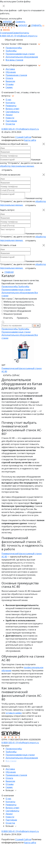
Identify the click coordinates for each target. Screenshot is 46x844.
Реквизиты (11, 105)
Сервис (15, 32)
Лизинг (9, 114)
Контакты (24, 32)
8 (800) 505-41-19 (8, 35)
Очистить (8, 317)
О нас (8, 99)
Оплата (9, 78)
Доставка (10, 69)
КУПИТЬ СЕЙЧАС (11, 375)
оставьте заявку (14, 712)
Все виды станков (14, 60)
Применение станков (16, 75)
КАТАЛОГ (7, 21)
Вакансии (10, 81)
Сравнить (20, 21)
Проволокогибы (14, 47)
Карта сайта (30, 140)
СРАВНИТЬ (36, 25)
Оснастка (10, 123)
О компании (6, 32)
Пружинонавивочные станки (20, 53)
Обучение (11, 72)
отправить (7, 170)
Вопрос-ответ (12, 108)
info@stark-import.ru (27, 35)
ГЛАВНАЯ (9, 272)
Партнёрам (11, 120)
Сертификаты (12, 111)
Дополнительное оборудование (22, 56)
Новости (10, 117)
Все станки (11, 760)
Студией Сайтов (23, 137)
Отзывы (10, 84)
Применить (22, 317)
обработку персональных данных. (17, 166)
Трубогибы (11, 50)
